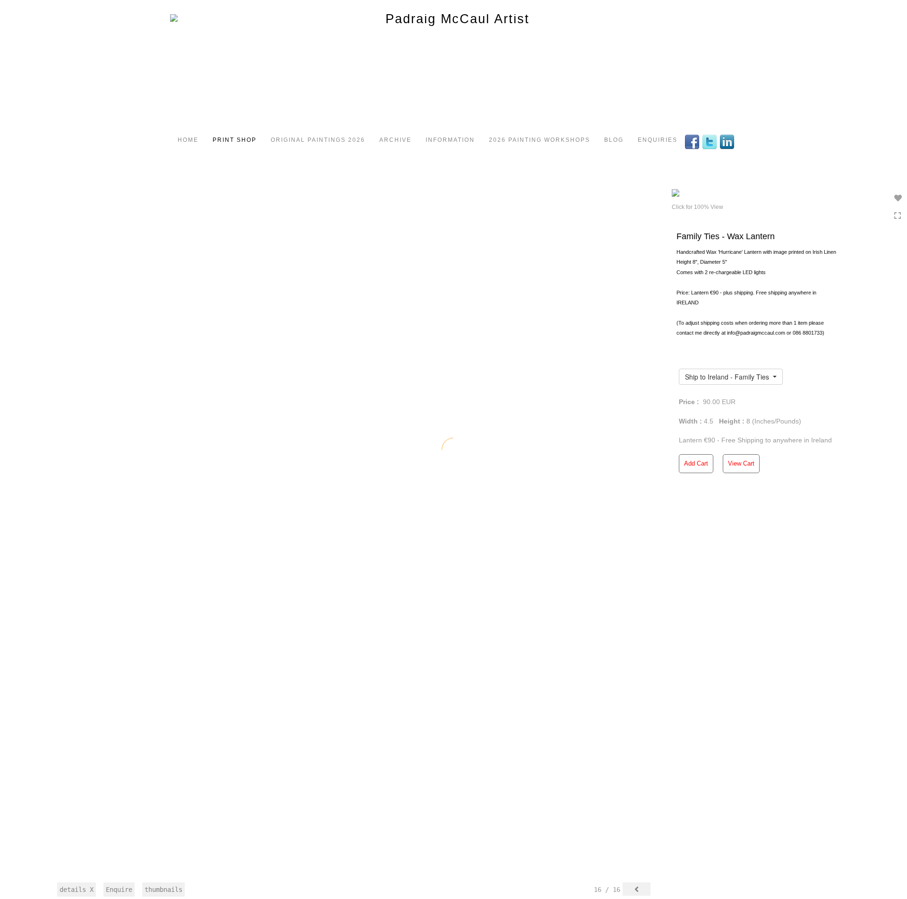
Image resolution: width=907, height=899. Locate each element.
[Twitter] (710, 141)
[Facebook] (693, 141)
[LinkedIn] (728, 141)
